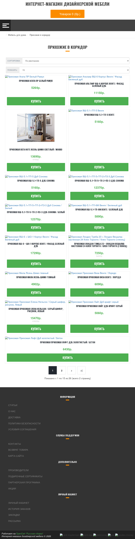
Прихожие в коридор (40, 34)
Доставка (14, 417)
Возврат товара (18, 449)
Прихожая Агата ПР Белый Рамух (36, 80)
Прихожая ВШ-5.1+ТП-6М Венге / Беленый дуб (99, 209)
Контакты (14, 443)
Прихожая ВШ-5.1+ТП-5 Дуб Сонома (35, 180)
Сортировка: (13, 60)
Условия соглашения (22, 429)
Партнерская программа (24, 482)
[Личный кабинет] (119, 25)
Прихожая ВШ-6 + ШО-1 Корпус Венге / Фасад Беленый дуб (36, 245)
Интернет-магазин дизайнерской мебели (67, 4)
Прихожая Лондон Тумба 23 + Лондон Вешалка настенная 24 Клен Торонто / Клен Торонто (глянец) (99, 245)
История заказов (19, 508)
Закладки (14, 514)
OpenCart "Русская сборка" (29, 533)
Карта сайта (16, 455)
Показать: (12, 70)
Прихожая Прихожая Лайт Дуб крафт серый (99, 306)
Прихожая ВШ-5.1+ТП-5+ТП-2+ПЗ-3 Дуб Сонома (99, 180)
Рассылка (14, 521)
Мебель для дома (17, 34)
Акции (12, 488)
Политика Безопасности (24, 423)
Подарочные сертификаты (25, 476)
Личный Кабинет (18, 502)
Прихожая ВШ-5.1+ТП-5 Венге (99, 114)
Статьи (12, 405)
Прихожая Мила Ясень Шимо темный (35, 277)
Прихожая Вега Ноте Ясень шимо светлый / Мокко (35, 149)
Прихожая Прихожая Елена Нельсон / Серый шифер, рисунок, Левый (36, 310)
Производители (18, 470)
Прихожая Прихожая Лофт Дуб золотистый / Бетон (67, 342)
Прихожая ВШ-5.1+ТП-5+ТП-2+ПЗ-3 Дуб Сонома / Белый (36, 212)
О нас (11, 411)
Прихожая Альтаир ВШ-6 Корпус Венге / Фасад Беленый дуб (99, 84)
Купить (36, 101)
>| (81, 370)
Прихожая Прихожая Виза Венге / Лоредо (99, 277)
